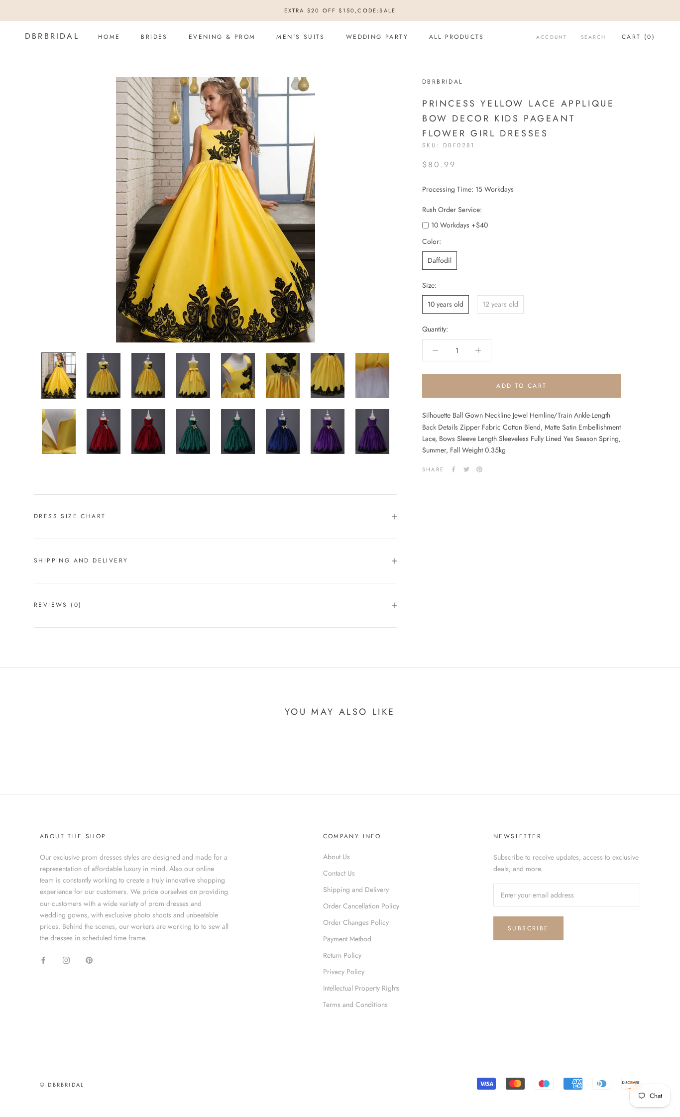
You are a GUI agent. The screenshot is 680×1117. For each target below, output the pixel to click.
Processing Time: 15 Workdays (468, 189)
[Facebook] (453, 469)
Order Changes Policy (356, 922)
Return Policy (342, 955)
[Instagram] (66, 959)
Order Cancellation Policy (361, 906)
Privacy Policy (343, 972)
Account (551, 37)
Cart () (638, 36)
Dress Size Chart (70, 516)
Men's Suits (300, 36)
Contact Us (339, 873)
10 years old (445, 304)
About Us (336, 857)
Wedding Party (377, 36)
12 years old (500, 304)
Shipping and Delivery (81, 560)
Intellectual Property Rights (361, 988)
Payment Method (347, 939)
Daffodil (440, 260)
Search (593, 37)
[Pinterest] (479, 469)
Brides (154, 36)
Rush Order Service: (452, 210)
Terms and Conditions (355, 1004)
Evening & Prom (222, 36)
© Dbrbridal (62, 1085)
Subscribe (528, 928)
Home (109, 36)
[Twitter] (466, 469)
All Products (456, 36)
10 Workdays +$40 (459, 225)
